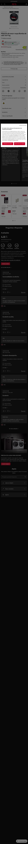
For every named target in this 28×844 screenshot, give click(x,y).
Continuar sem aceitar (22, 125)
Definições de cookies (8, 143)
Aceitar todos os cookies (19, 143)
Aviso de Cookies (4, 140)
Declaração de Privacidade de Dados (13, 140)
